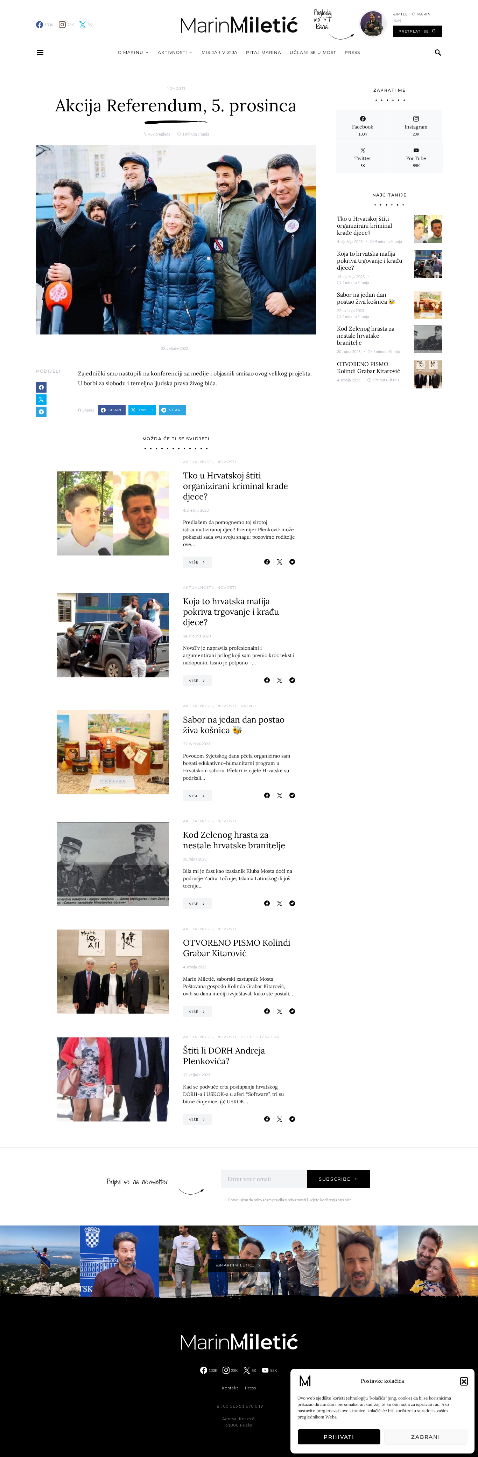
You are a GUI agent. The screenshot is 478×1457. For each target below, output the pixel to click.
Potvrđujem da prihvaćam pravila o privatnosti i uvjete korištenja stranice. (290, 1199)
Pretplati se (414, 31)
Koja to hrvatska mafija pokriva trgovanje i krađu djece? (231, 612)
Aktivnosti (172, 52)
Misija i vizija (220, 52)
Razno (248, 706)
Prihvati (339, 1437)
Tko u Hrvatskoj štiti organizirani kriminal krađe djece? (235, 486)
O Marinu (130, 52)
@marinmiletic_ (235, 1265)
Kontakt (230, 1387)
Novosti (176, 88)
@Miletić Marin (412, 14)
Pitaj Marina (263, 52)
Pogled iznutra (260, 1037)
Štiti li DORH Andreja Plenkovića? (224, 1055)
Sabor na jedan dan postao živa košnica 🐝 (233, 725)
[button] (464, 1381)
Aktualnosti (198, 462)
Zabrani (426, 1437)
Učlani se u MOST (313, 52)
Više (194, 562)
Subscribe (335, 1179)
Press (352, 52)
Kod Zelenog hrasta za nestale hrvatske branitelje (234, 840)
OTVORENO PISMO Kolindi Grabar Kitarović (236, 948)
